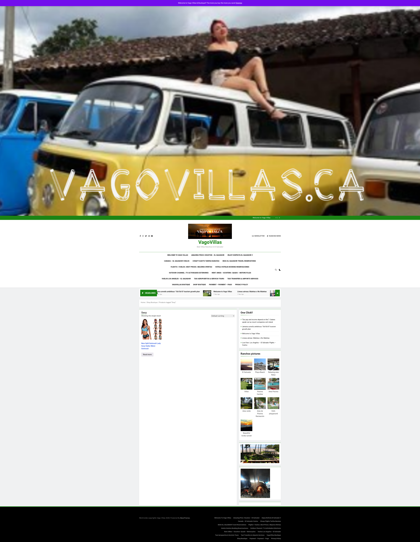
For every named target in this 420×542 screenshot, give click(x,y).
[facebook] (140, 236)
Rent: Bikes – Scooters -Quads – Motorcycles (231, 273)
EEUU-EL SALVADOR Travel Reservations (239, 261)
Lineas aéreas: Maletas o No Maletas (167, 292)
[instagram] (143, 236)
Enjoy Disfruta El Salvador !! (240, 255)
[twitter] (145, 236)
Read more (147, 354)
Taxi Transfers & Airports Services (242, 279)
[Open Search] (276, 270)
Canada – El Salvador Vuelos (176, 261)
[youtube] (152, 236)
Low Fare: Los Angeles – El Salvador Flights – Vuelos (217, 292)
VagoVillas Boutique (181, 285)
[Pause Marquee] (277, 293)
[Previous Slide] (276, 218)
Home (143, 302)
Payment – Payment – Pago (220, 285)
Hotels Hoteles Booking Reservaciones (232, 267)
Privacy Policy (241, 285)
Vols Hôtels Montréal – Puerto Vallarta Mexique (261, 292)
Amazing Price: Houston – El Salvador (207, 255)
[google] (148, 236)
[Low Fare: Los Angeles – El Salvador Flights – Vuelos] (189, 294)
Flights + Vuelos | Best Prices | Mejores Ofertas (191, 267)
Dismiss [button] (239, 3)
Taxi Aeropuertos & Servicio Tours (209, 279)
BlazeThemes (185, 518)
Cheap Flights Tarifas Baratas (206, 261)
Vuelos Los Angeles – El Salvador (176, 279)
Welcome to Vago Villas (177, 255)
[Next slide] (279, 218)
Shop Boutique (199, 285)
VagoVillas (210, 242)
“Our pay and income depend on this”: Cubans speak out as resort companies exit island (242, 218)
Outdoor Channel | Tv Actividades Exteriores (188, 273)
